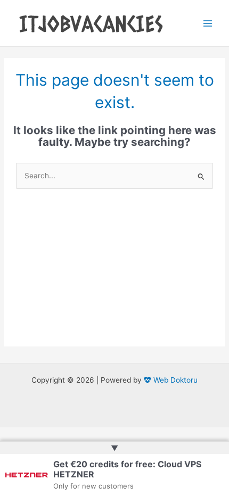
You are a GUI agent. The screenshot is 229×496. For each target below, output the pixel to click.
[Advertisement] (114, 275)
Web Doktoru (174, 380)
